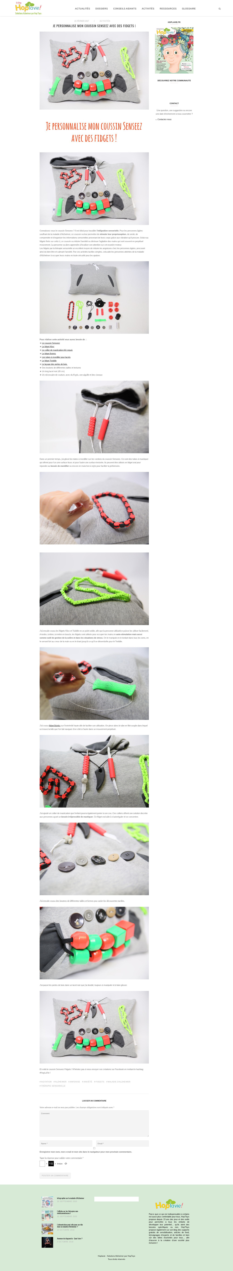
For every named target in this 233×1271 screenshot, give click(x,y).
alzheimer (60, 1082)
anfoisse (75, 1082)
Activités (148, 9)
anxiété (88, 1082)
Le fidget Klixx (48, 346)
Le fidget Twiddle (49, 361)
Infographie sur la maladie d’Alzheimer (70, 1198)
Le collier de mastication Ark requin (57, 350)
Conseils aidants (124, 9)
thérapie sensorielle (53, 1086)
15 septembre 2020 (67, 1216)
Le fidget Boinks (49, 353)
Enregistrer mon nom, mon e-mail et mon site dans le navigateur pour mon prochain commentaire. (86, 1152)
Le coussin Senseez (51, 343)
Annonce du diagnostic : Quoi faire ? (69, 1238)
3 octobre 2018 (65, 1242)
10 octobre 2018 (65, 1230)
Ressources (168, 9)
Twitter (164, 89)
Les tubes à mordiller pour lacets (56, 357)
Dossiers (101, 9)
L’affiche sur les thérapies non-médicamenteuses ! (67, 1212)
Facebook (158, 89)
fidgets (100, 1082)
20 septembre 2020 (67, 1201)
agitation (46, 1082)
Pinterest (171, 89)
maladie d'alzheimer (119, 1082)
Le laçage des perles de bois (55, 364)
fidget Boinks (54, 725)
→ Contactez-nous (163, 119)
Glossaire (189, 9)
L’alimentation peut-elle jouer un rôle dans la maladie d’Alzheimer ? (70, 1226)
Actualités (82, 9)
